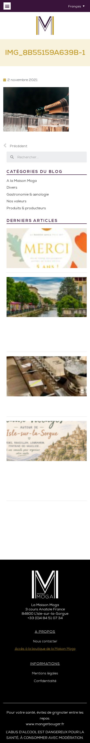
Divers (12, 187)
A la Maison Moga (22, 180)
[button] (7, 6)
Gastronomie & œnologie (28, 194)
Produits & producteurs (26, 208)
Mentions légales (45, 673)
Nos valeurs (16, 201)
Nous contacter (45, 641)
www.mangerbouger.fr (45, 724)
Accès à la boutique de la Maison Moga (45, 649)
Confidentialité (45, 681)
